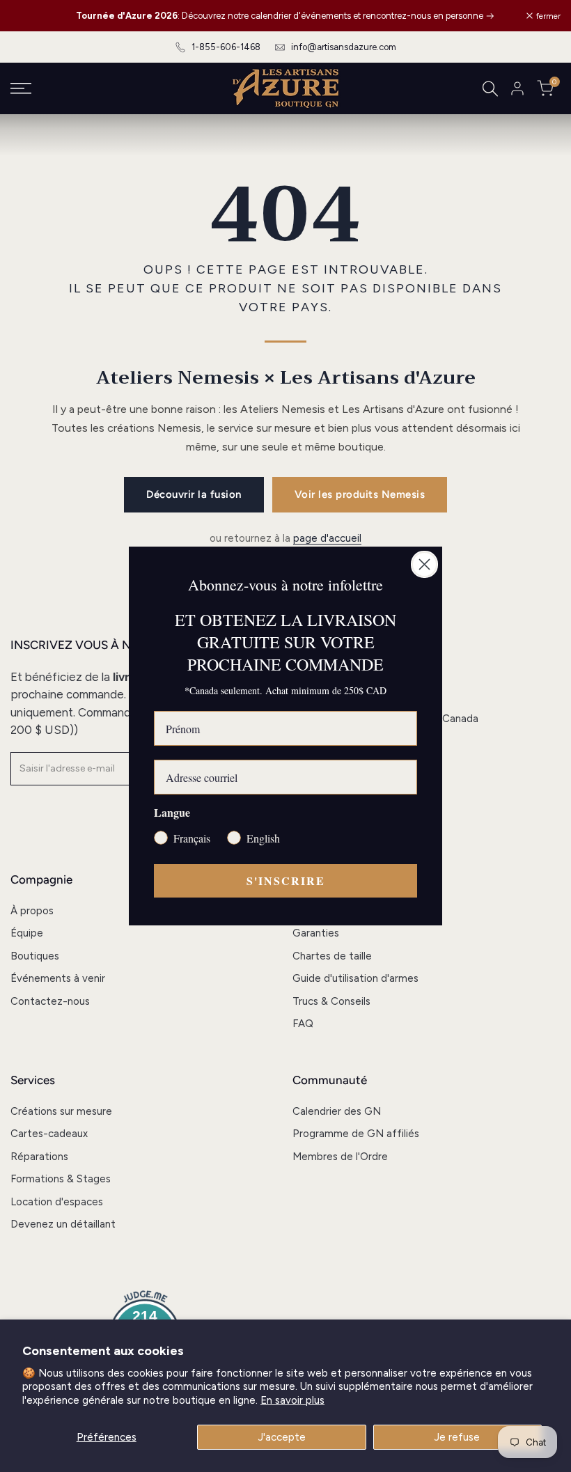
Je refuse (457, 1437)
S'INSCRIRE (286, 880)
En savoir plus (292, 1400)
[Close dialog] (424, 564)
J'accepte (282, 1437)
